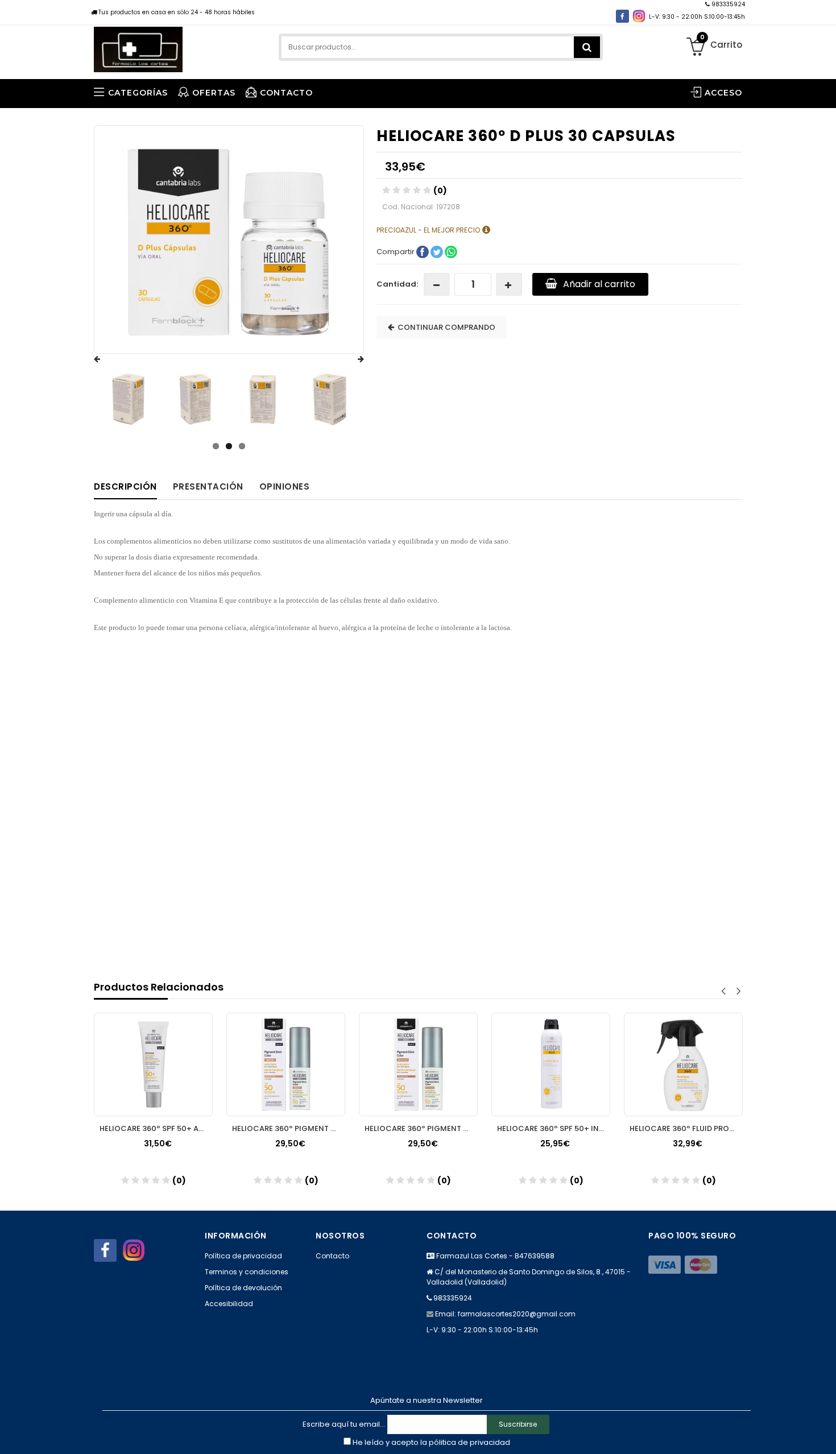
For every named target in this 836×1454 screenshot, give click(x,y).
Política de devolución (243, 1288)
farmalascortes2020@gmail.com (517, 1314)
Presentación (208, 486)
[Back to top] (824, 1433)
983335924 (727, 4)
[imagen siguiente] (350, 359)
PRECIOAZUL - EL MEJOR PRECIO (429, 229)
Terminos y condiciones (246, 1272)
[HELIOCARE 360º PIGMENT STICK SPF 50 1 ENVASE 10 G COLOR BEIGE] (286, 1064)
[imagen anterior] (108, 359)
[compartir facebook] (423, 251)
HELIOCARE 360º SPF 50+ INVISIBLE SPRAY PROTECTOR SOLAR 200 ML (553, 1128)
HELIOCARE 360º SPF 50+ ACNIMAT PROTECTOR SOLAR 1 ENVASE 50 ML (156, 1128)
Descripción (125, 486)
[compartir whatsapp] (451, 251)
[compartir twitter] (438, 251)
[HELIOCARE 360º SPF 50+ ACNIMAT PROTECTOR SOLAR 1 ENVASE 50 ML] (153, 1064)
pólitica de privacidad (469, 1442)
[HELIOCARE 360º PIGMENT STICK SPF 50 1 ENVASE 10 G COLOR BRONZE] (418, 1064)
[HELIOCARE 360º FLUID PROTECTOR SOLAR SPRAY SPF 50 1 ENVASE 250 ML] (683, 1064)
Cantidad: (397, 284)
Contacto (332, 1256)
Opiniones (284, 486)
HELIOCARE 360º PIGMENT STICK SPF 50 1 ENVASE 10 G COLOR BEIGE (288, 1128)
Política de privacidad (243, 1256)
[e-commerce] (138, 47)
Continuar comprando (444, 327)
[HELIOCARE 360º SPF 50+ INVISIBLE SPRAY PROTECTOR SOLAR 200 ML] (551, 1064)
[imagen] (128, 399)
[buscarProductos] (587, 47)
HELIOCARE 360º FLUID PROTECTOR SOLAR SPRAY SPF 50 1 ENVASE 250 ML (686, 1128)
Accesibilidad (229, 1303)
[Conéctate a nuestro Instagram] (638, 16)
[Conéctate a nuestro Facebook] (622, 16)
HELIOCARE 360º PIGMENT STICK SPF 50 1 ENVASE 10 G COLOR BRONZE (421, 1128)
